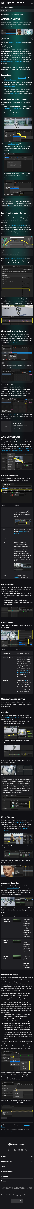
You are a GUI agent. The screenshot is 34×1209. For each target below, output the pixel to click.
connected (17, 577)
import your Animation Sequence (14, 259)
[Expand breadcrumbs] (11, 14)
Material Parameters (7, 61)
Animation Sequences (14, 42)
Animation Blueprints (13, 888)
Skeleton (10, 205)
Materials (16, 533)
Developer (6, 14)
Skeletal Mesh (22, 78)
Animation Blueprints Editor (21, 450)
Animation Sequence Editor (12, 108)
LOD (25, 680)
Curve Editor (15, 342)
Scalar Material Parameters (13, 717)
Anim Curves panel (13, 144)
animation (4, 1118)
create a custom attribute (18, 225)
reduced (28, 674)
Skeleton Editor (20, 448)
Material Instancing (9, 86)
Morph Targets (18, 61)
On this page (5, 38)
